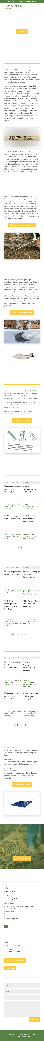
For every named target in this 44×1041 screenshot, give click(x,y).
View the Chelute (22, 420)
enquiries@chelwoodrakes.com (17, 899)
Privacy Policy (15, 1034)
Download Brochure (15, 960)
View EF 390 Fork (22, 785)
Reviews (10, 968)
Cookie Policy (28, 1034)
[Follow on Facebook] (6, 926)
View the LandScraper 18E (22, 225)
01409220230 (12, 1)
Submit (34, 1019)
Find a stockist (22, 859)
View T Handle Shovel (22, 312)
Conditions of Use (22, 1037)
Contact (22, 31)
